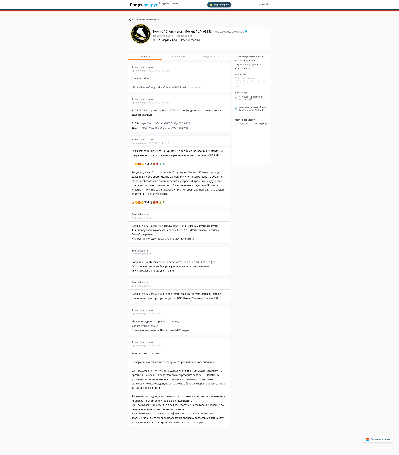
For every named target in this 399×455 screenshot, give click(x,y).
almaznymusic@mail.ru (145, 326)
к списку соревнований (145, 19)
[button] (378, 439)
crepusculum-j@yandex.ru (248, 64)
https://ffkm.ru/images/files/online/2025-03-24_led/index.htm (167, 87)
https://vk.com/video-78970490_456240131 (165, 127)
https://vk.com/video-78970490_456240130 (165, 123)
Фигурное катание (169, 3)
